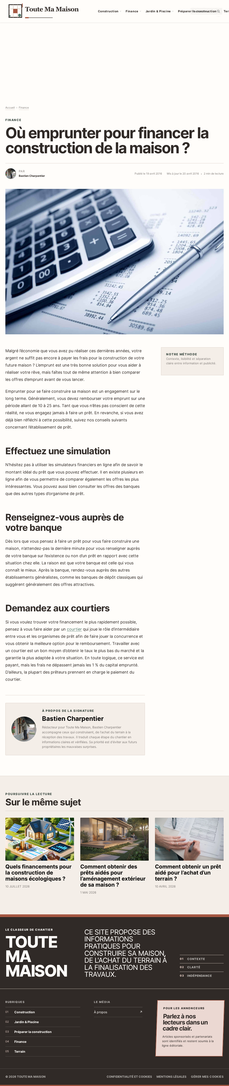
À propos (118, 1012)
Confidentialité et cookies (129, 1076)
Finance (132, 11)
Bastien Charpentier (73, 718)
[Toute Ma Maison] (47, 11)
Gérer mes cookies (207, 1076)
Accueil (10, 107)
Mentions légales (172, 1076)
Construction (108, 11)
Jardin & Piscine (158, 11)
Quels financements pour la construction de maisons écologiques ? (38, 872)
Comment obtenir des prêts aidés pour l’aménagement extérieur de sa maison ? (113, 875)
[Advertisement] (114, 56)
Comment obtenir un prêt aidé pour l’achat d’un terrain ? (188, 872)
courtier (74, 629)
